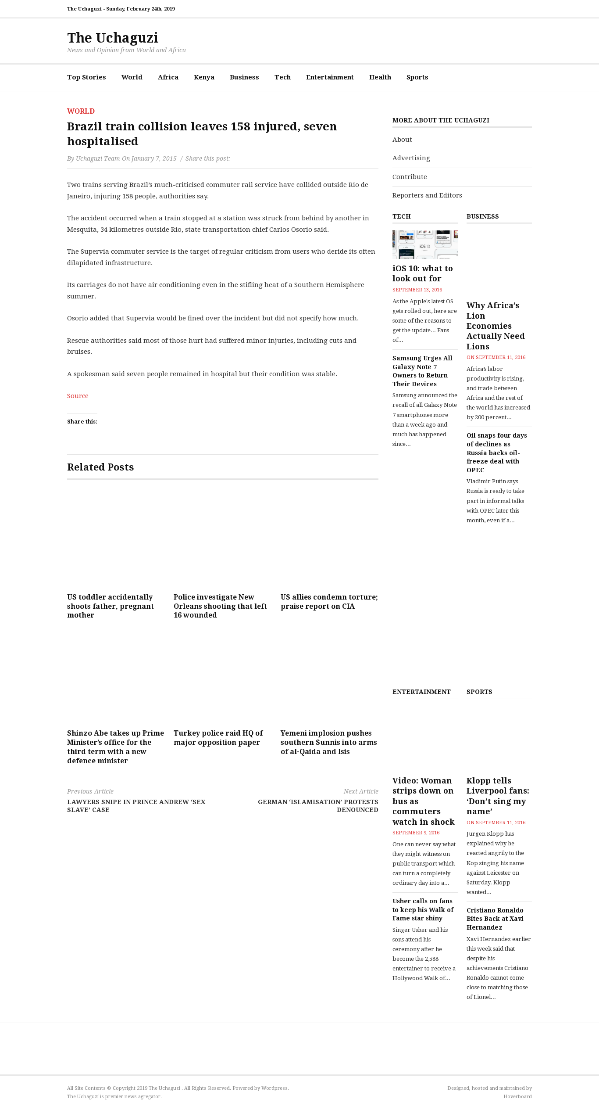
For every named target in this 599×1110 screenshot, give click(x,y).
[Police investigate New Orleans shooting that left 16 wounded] (222, 540)
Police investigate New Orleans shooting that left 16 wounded (220, 606)
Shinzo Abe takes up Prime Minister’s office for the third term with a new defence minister (115, 747)
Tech (283, 77)
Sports (417, 77)
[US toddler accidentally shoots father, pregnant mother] (116, 540)
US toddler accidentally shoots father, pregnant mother (110, 606)
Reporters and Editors (427, 195)
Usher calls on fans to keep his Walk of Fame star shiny (422, 910)
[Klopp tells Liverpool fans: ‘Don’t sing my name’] (499, 738)
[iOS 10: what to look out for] (425, 244)
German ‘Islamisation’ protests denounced (318, 800)
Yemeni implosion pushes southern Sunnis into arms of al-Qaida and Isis (329, 742)
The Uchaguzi (113, 38)
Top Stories (86, 77)
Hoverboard (517, 1096)
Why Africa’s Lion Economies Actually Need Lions (496, 326)
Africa (168, 77)
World (132, 77)
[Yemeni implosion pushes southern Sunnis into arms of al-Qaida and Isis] (329, 676)
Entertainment (330, 77)
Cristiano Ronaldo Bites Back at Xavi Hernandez (495, 919)
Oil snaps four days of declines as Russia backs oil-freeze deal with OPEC (497, 452)
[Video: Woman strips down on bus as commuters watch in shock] (425, 738)
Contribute (409, 177)
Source (78, 396)
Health (380, 77)
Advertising (411, 158)
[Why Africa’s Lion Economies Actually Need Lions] (499, 263)
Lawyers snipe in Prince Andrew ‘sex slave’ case (136, 800)
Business (244, 77)
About (402, 140)
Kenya (204, 77)
